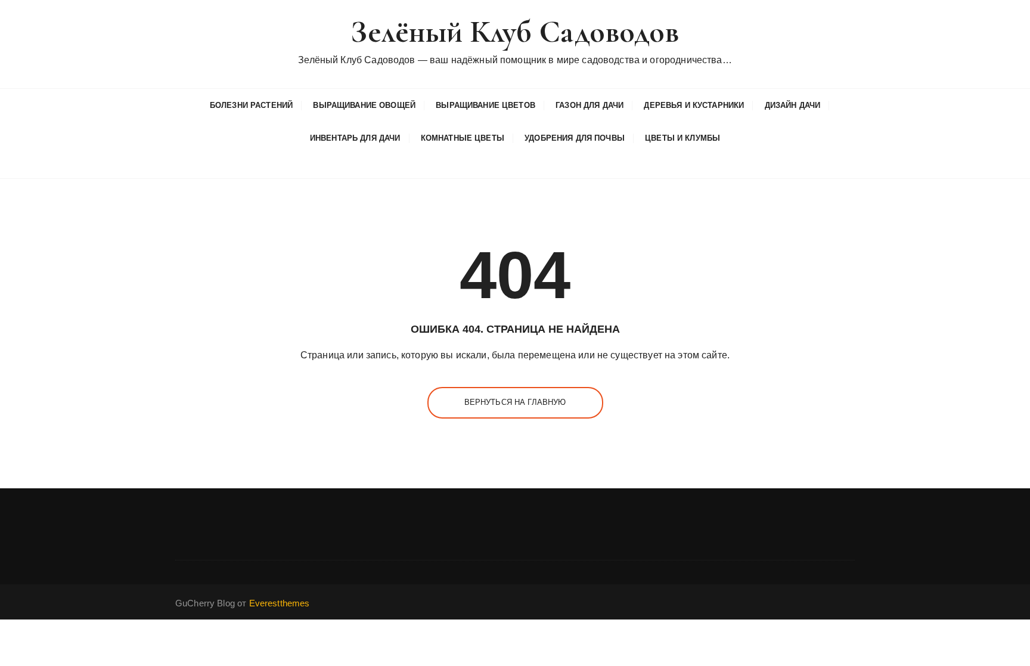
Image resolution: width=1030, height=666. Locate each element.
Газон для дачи (589, 105)
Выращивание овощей (364, 105)
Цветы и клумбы (682, 138)
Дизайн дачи (793, 105)
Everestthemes (279, 603)
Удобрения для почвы (575, 138)
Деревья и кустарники (694, 105)
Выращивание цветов (485, 105)
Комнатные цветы (462, 138)
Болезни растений (251, 105)
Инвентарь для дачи (355, 138)
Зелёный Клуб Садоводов (514, 32)
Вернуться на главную (515, 402)
